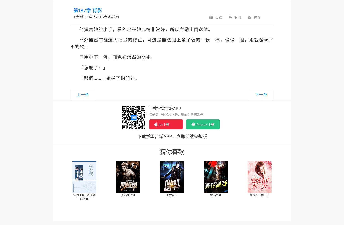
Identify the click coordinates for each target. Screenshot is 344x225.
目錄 (219, 17)
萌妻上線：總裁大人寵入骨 (90, 16)
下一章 (261, 94)
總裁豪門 (113, 16)
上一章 (83, 94)
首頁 (257, 17)
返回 (238, 17)
